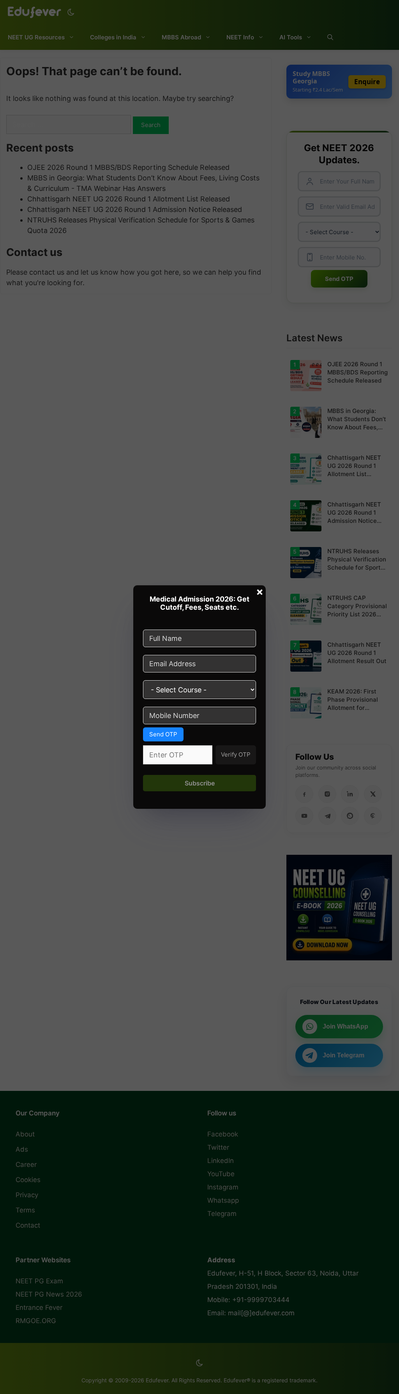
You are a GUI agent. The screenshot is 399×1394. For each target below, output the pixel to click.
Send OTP (163, 734)
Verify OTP (236, 754)
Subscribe (200, 783)
